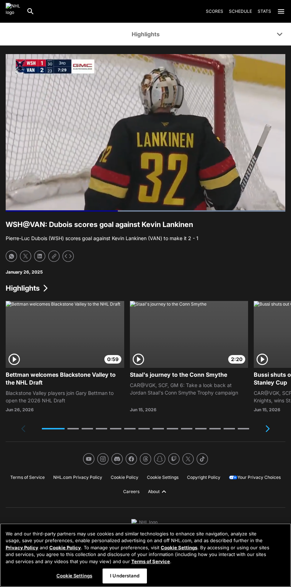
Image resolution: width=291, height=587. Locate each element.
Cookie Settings (179, 547)
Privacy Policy (22, 547)
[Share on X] (25, 256)
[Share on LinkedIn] (39, 256)
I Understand (124, 575)
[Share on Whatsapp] (11, 256)
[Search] (30, 11)
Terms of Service (150, 561)
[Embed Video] (68, 256)
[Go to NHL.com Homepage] (13, 11)
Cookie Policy (65, 547)
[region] (145, 555)
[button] (53, 428)
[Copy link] (54, 256)
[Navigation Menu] (281, 11)
